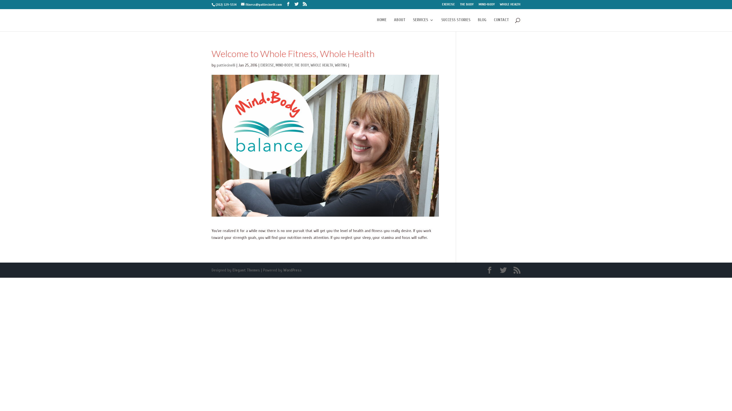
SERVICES (420, 20)
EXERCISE (448, 4)
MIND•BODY (487, 4)
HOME (382, 20)
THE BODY (467, 4)
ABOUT (399, 20)
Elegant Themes (246, 270)
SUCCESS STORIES (455, 20)
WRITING (341, 65)
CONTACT (501, 20)
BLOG (482, 20)
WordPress (292, 270)
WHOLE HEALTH (510, 4)
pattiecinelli (226, 65)
